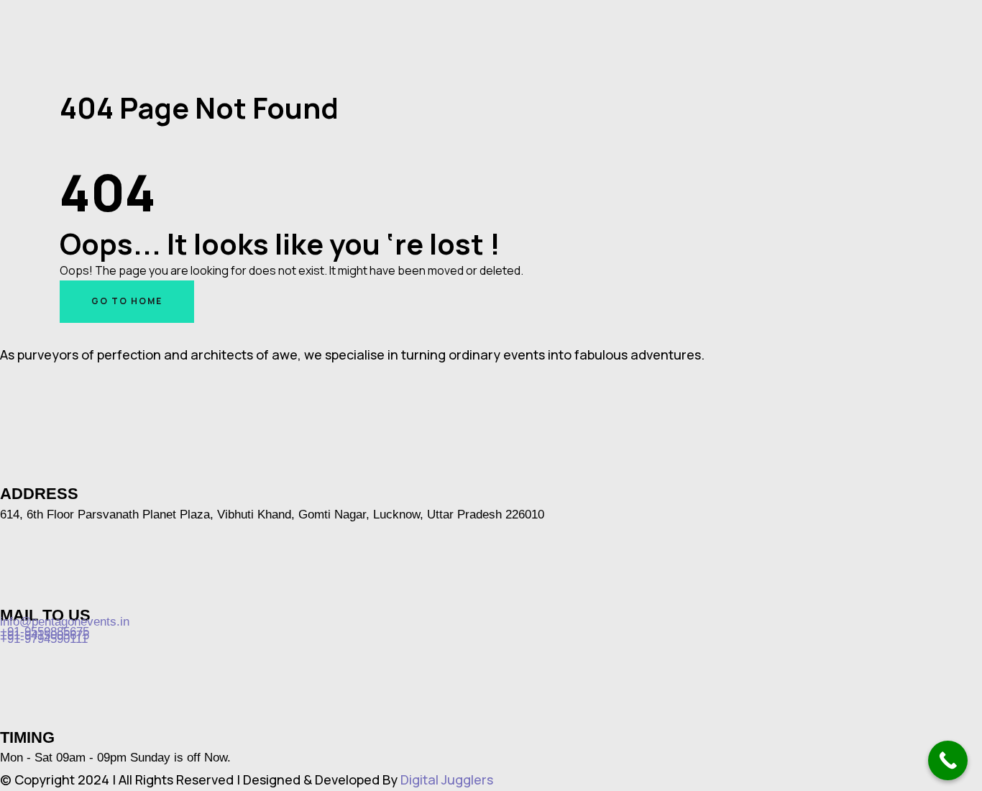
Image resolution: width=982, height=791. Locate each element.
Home (74, 133)
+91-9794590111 (44, 639)
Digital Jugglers (446, 779)
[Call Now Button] (948, 760)
